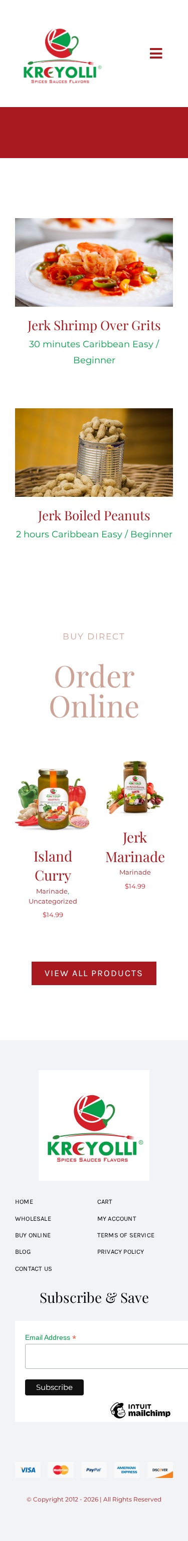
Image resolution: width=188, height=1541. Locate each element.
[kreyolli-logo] (61, 12)
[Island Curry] (53, 764)
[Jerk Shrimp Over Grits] (94, 262)
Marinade (52, 891)
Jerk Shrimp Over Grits (94, 325)
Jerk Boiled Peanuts (94, 515)
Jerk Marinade (135, 846)
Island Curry (53, 865)
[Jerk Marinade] (135, 764)
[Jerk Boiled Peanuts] (94, 452)
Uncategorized (53, 901)
